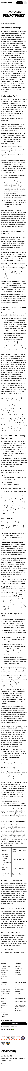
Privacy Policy (22, 1058)
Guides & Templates (5, 991)
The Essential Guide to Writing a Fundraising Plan (21, 1006)
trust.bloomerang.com (10, 801)
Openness (3, 1008)
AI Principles (4, 1005)
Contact (3, 1016)
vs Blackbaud (18, 974)
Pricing (2, 979)
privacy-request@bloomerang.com (11, 732)
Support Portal (18, 985)
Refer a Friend (18, 993)
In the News (3, 1010)
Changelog (17, 991)
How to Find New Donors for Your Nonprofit (20, 1009)
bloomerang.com (8, 196)
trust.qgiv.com (5, 803)
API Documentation (19, 989)
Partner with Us (4, 1014)
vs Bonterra (17, 972)
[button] (25, 2)
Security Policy (4, 1058)
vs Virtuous (17, 966)
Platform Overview (5, 966)
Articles (3, 987)
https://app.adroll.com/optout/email (16, 492)
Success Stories (5, 985)
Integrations (4, 976)
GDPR (10, 1060)
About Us (3, 1001)
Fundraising (3, 968)
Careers (3, 1012)
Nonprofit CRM (4, 970)
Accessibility (4, 1060)
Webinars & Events (5, 989)
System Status (18, 987)
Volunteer (3, 972)
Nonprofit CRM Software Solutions (20, 1002)
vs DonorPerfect (19, 968)
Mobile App (3, 974)
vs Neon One (18, 970)
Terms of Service (13, 1058)
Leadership (3, 1003)
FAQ (2, 995)
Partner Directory (5, 993)
